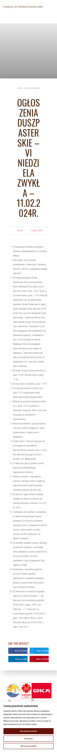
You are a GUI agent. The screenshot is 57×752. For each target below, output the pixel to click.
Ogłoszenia (32, 88)
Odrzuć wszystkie (28, 746)
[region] (28, 726)
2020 (20, 88)
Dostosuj (28, 739)
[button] (18, 651)
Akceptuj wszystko (28, 731)
